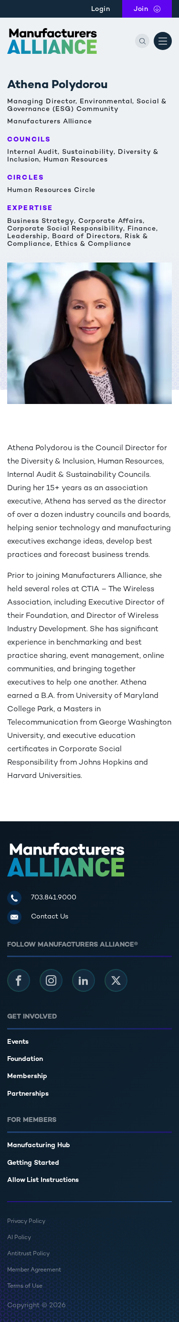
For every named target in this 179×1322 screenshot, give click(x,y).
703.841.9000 (53, 897)
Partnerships (28, 1094)
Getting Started (33, 1163)
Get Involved (32, 1016)
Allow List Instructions (43, 1180)
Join (153, 9)
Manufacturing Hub (38, 1145)
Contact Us (49, 916)
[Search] (142, 41)
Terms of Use (24, 1286)
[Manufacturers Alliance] (52, 41)
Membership (27, 1076)
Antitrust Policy (28, 1254)
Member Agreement (34, 1270)
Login (100, 9)
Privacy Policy (26, 1222)
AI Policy (19, 1238)
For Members (31, 1120)
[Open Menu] (163, 41)
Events (18, 1042)
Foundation (25, 1059)
